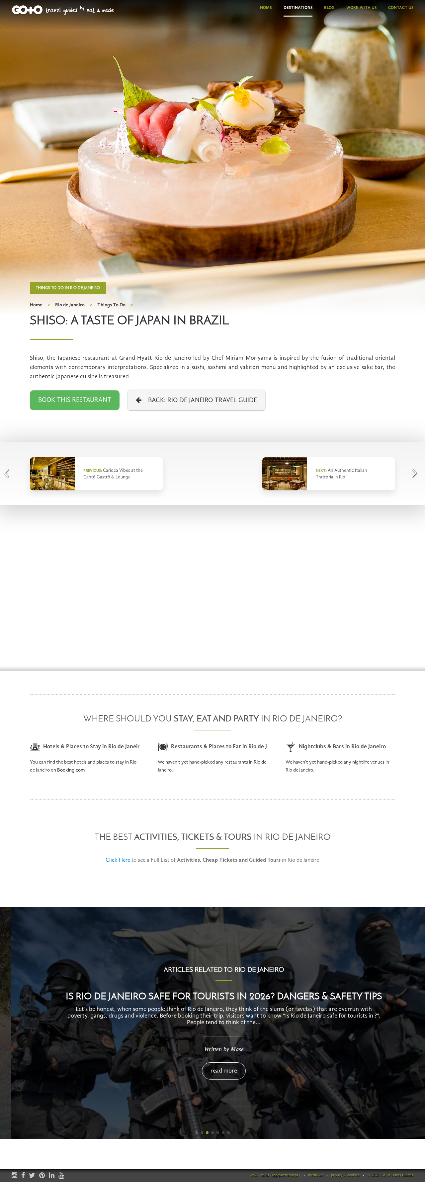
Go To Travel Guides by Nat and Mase (63, 10)
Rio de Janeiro (70, 305)
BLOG (329, 8)
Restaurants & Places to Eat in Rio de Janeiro (219, 747)
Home (36, 305)
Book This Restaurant (74, 400)
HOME (266, 8)
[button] (196, 1132)
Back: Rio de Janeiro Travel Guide (199, 400)
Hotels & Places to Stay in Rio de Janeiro (91, 747)
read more (212, 1071)
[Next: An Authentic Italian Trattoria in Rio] (417, 472)
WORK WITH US (361, 8)
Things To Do (111, 305)
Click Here (118, 860)
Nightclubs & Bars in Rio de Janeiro (342, 747)
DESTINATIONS (298, 8)
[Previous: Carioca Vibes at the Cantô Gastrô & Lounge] (8, 472)
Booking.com (71, 770)
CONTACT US (400, 8)
